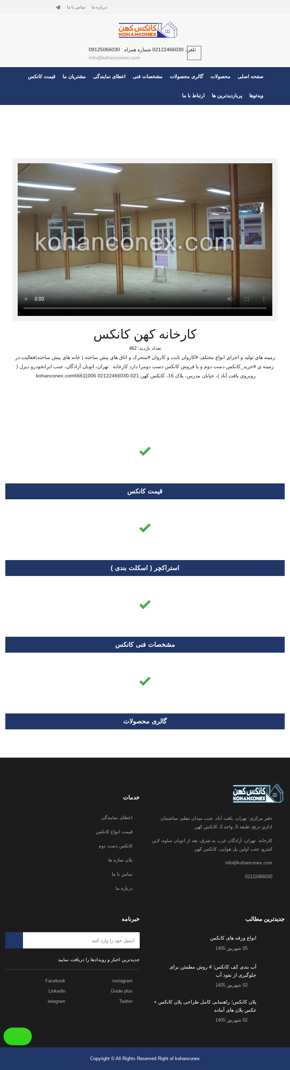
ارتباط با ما (193, 95)
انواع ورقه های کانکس (233, 938)
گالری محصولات (186, 76)
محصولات (220, 76)
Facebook (56, 980)
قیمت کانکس (42, 76)
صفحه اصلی (250, 76)
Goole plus (122, 991)
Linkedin (57, 991)
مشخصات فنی (148, 76)
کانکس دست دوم (116, 845)
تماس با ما (76, 7)
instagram (123, 980)
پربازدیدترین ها (227, 95)
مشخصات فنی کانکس (145, 644)
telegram (57, 1001)
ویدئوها (256, 95)
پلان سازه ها (120, 860)
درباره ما (99, 7)
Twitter (126, 1001)
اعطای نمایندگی (109, 76)
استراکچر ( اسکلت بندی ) (145, 567)
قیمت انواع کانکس (114, 831)
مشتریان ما (74, 76)
